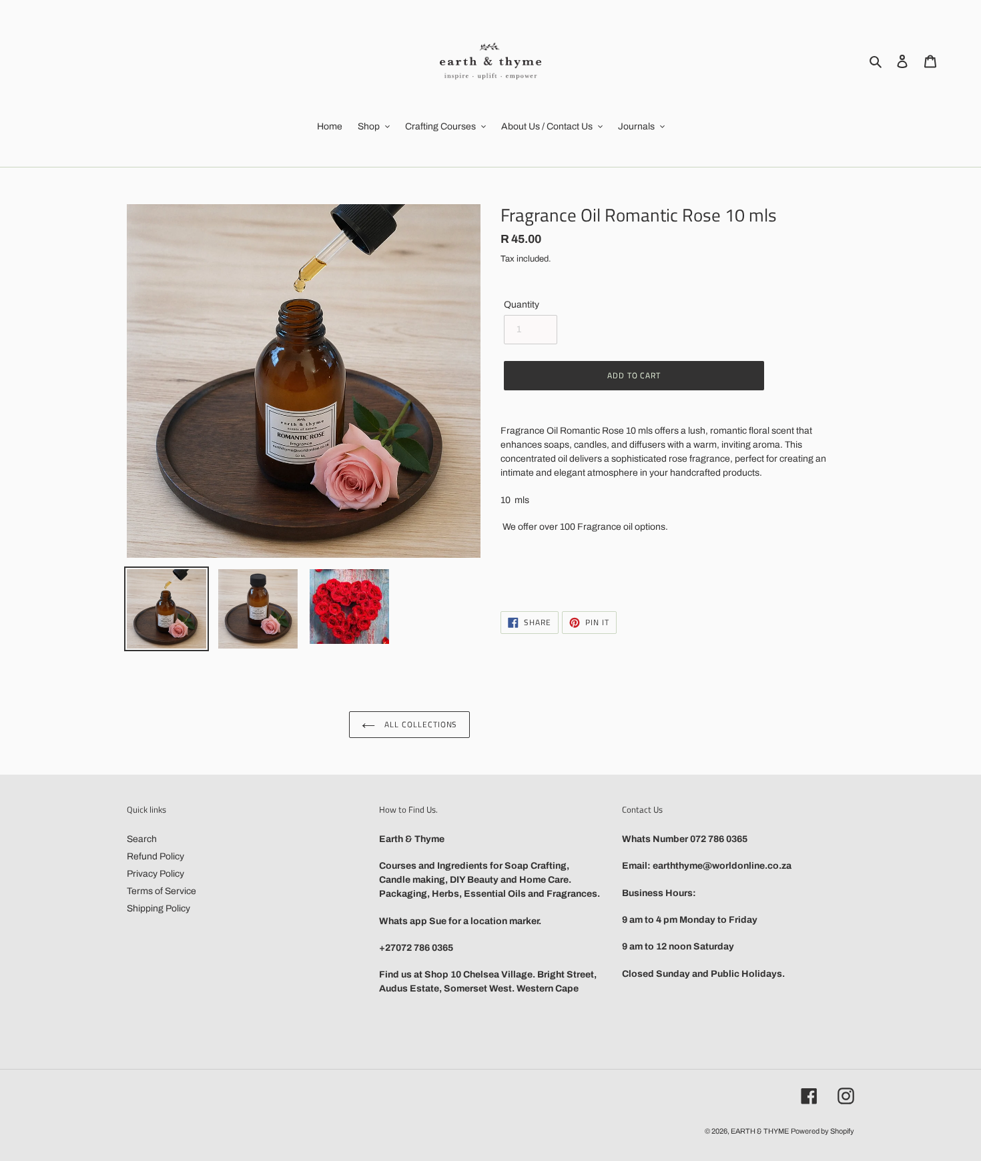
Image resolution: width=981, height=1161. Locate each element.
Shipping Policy (158, 908)
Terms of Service (161, 891)
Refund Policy (155, 856)
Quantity (521, 305)
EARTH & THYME (760, 1131)
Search (142, 839)
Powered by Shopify (822, 1131)
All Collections (419, 724)
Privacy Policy (155, 874)
